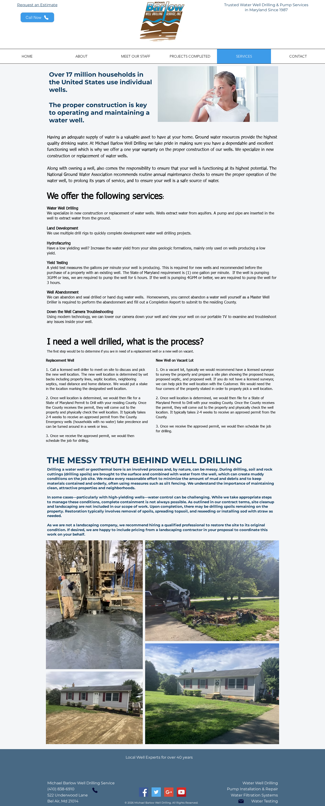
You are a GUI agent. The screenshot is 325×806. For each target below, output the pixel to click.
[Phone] (94, 790)
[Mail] (241, 801)
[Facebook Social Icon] (143, 792)
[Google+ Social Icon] (168, 792)
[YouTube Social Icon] (181, 792)
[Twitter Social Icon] (156, 792)
